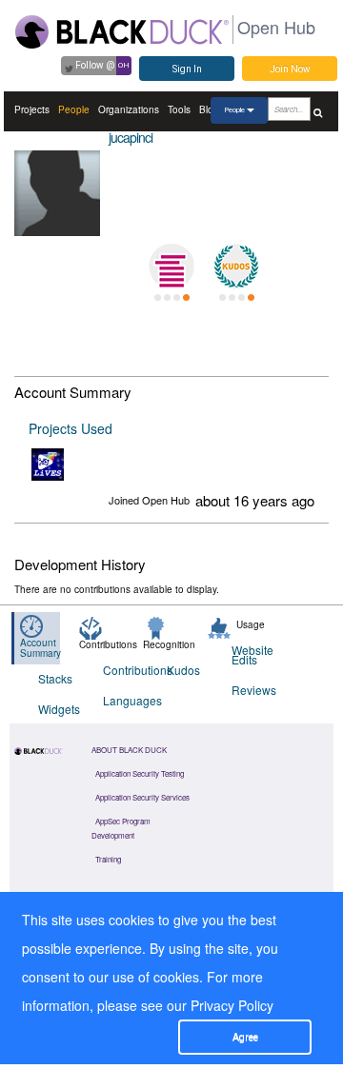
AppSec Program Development (121, 828)
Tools (179, 109)
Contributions (123, 670)
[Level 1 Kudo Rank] (236, 266)
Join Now (290, 69)
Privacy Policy (232, 1005)
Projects (32, 109)
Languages (123, 700)
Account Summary (40, 648)
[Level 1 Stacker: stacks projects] (171, 266)
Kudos (183, 670)
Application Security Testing (139, 773)
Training (108, 859)
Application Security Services (142, 797)
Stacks (55, 678)
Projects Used (70, 428)
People (74, 109)
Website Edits (252, 654)
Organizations (128, 109)
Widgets (58, 709)
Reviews (252, 690)
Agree (245, 1037)
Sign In (187, 69)
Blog (209, 109)
